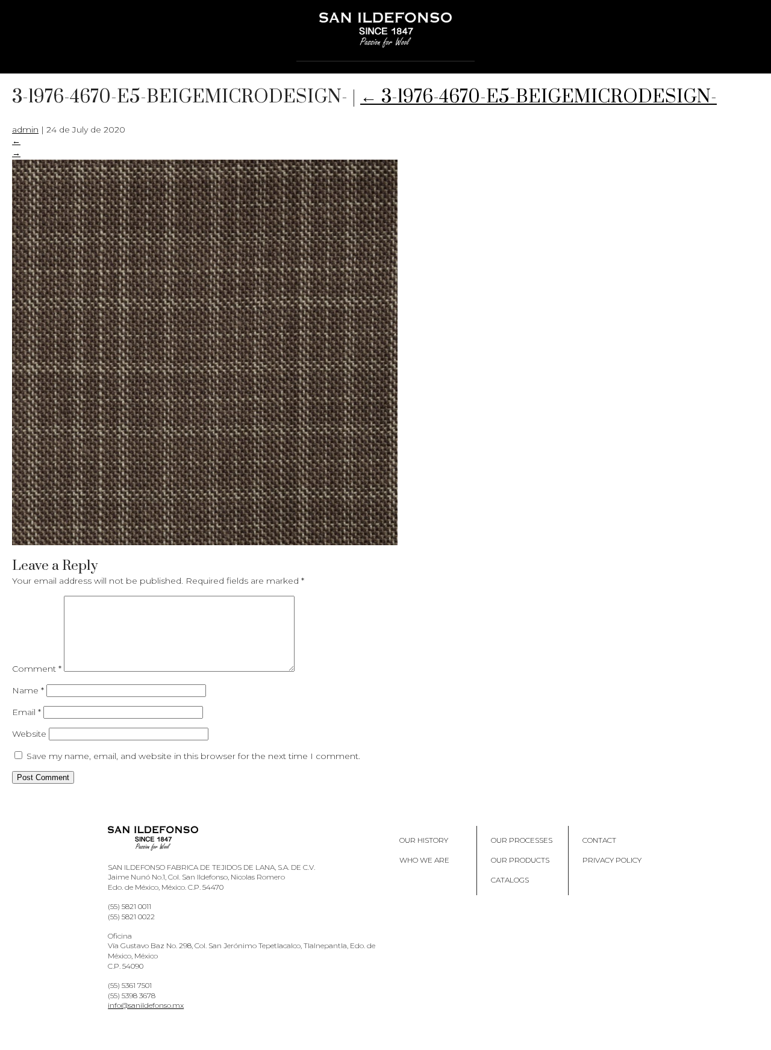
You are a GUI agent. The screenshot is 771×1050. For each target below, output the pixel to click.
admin (25, 129)
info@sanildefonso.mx (146, 1005)
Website (29, 733)
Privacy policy (611, 859)
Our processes (521, 840)
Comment (36, 668)
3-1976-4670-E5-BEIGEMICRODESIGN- (538, 97)
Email (26, 712)
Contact (599, 840)
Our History (423, 840)
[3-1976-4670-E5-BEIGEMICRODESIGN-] (205, 542)
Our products (520, 859)
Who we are (424, 859)
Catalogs (510, 879)
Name (28, 690)
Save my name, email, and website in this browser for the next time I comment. (193, 756)
